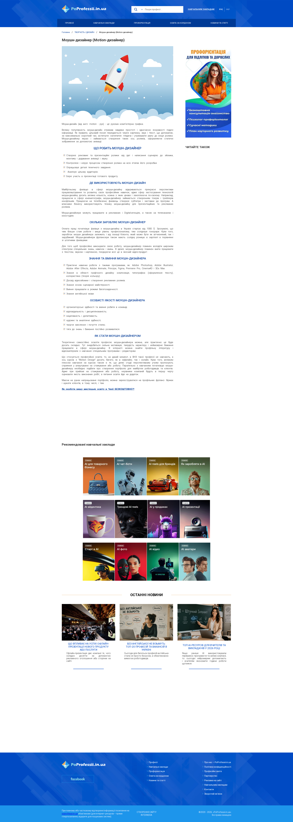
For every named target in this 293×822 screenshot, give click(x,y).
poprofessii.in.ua (70, 813)
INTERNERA (146, 815)
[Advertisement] (117, 415)
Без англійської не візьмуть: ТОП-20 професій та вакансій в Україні (146, 647)
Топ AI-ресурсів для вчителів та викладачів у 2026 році (204, 647)
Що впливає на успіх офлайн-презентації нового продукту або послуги (88, 647)
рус (221, 9)
